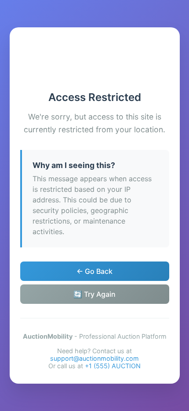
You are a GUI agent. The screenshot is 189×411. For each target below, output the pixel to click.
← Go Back (94, 271)
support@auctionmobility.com (94, 358)
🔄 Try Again (94, 294)
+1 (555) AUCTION (113, 366)
